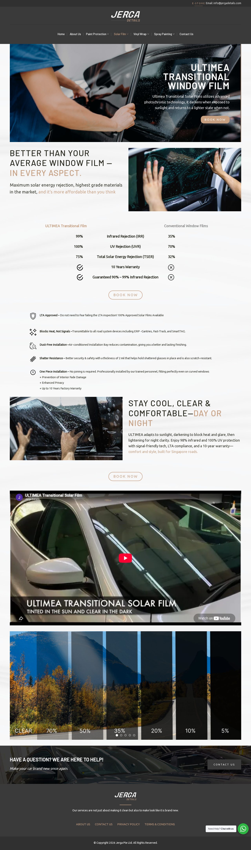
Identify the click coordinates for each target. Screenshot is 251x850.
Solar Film (120, 34)
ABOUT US (83, 824)
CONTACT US (104, 824)
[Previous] (19, 685)
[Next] (231, 685)
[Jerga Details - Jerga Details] (125, 15)
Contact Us (186, 34)
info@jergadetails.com (227, 3)
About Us (75, 34)
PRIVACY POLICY (128, 824)
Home (61, 34)
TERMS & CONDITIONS (160, 824)
